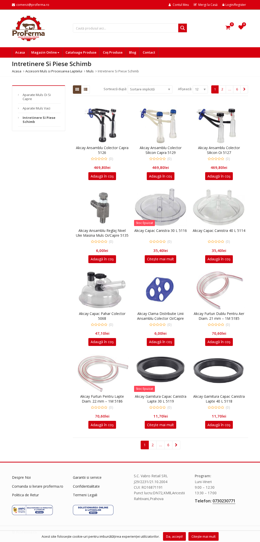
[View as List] (85, 89)
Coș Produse (113, 52)
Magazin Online (44, 52)
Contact (149, 52)
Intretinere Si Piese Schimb (39, 119)
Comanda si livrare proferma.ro (37, 486)
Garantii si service (87, 477)
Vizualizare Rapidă (104, 148)
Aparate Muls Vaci (36, 108)
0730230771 (224, 501)
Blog (132, 52)
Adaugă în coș (102, 176)
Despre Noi (21, 477)
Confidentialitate (86, 486)
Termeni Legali (85, 494)
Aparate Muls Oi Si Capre (37, 96)
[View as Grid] (77, 89)
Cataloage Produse (81, 52)
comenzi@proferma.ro (32, 5)
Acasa (20, 52)
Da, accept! (174, 536)
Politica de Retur (25, 494)
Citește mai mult (160, 259)
